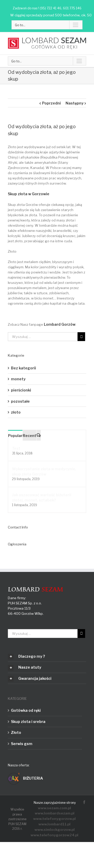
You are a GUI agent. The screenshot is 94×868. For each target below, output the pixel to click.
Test (16, 448)
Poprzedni (51, 103)
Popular (15, 435)
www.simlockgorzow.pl (54, 829)
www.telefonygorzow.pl (54, 819)
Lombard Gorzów (59, 324)
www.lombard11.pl (54, 824)
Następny (75, 103)
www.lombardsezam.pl (54, 813)
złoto (16, 412)
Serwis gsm (21, 743)
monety (18, 379)
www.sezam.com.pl (54, 808)
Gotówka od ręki (26, 710)
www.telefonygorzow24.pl (54, 835)
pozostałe (20, 401)
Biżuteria (32, 778)
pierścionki (21, 390)
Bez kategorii (23, 368)
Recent (29, 435)
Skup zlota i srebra (28, 721)
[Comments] (39, 435)
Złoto (16, 732)
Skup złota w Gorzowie (28, 194)
